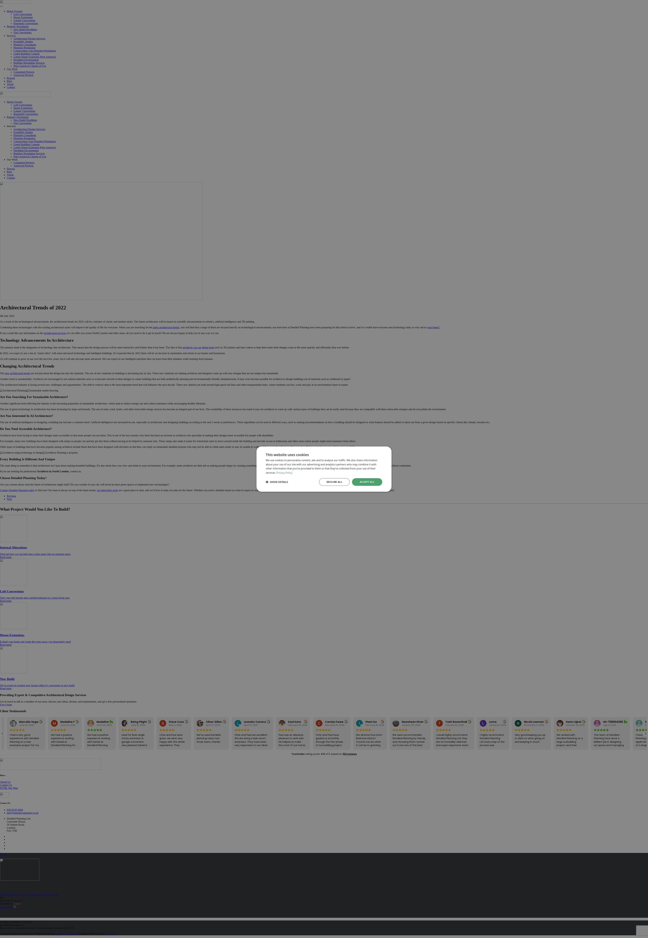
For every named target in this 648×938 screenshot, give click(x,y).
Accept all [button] (367, 481)
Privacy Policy (284, 472)
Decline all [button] (334, 481)
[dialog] (324, 469)
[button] (277, 482)
